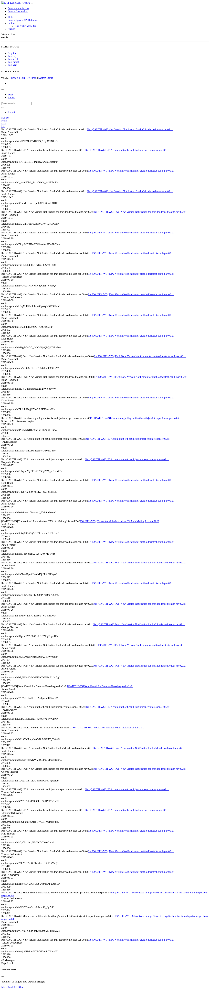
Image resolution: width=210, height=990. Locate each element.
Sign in (11, 29)
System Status (45, 77)
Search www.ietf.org (18, 8)
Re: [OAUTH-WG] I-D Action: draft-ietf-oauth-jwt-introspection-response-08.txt (127, 150)
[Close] (2, 976)
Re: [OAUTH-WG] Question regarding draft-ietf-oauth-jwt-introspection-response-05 (134, 418)
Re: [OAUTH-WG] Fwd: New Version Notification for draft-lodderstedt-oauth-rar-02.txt (139, 212)
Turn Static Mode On (25, 26)
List (3, 126)
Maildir (12, 987)
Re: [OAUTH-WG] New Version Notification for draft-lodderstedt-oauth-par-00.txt (131, 170)
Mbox (4, 987)
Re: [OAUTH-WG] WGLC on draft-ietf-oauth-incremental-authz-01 (108, 727)
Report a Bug (18, 77)
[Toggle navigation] (32, 3)
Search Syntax (15, 20)
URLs (19, 987)
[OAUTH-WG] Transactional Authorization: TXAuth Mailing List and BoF (119, 521)
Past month (13, 62)
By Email (32, 77)
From (4, 120)
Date (10, 94)
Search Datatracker (18, 11)
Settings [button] (12, 23)
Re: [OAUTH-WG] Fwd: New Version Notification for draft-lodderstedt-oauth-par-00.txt (140, 356)
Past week (13, 59)
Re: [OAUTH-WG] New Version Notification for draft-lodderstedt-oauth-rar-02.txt (130, 129)
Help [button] (10, 17)
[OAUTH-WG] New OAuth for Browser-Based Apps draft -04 (100, 686)
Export (11, 112)
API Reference (31, 20)
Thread (11, 97)
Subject (5, 117)
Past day (12, 56)
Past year (12, 65)
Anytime (12, 53)
